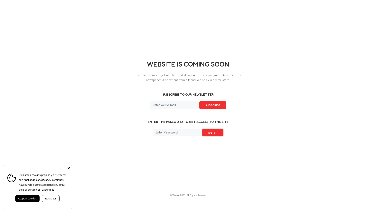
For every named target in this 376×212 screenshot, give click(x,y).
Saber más (48, 189)
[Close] (69, 168)
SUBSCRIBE (213, 105)
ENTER (212, 132)
